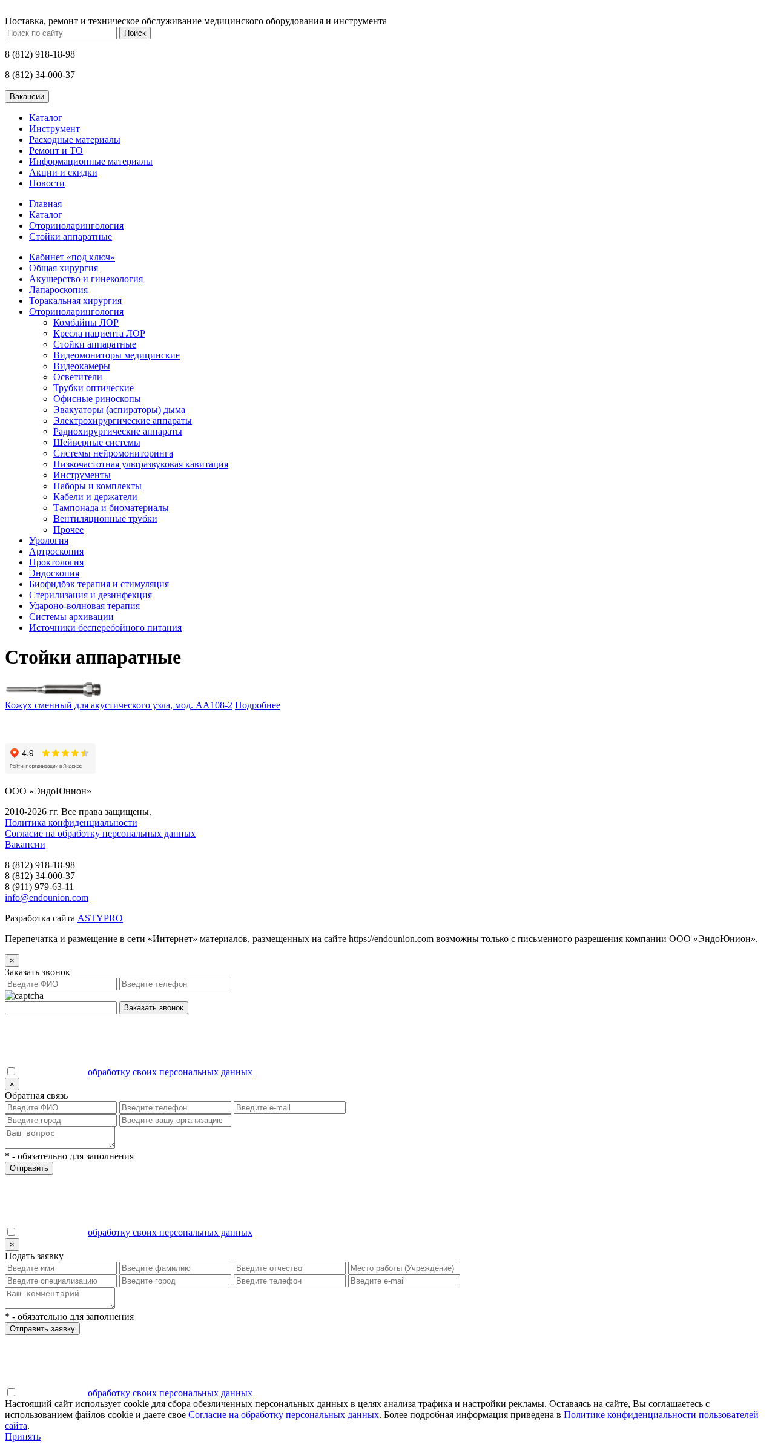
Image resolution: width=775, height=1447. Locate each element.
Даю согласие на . (136, 1072)
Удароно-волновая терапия (84, 606)
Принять (23, 1436)
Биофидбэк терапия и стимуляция (99, 584)
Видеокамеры (81, 366)
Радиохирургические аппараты (117, 431)
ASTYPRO (100, 918)
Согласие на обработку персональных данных (100, 833)
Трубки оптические (93, 388)
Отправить (29, 1168)
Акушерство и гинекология (86, 279)
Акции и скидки (63, 172)
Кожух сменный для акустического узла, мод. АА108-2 (118, 705)
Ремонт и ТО (56, 150)
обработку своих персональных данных (170, 1072)
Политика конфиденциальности (71, 822)
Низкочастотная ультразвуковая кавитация (140, 464)
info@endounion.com (46, 897)
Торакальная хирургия (75, 300)
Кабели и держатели (95, 497)
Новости (47, 183)
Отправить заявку (42, 1328)
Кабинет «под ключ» (72, 257)
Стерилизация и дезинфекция (90, 595)
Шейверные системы (96, 442)
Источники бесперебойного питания (105, 627)
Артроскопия (56, 551)
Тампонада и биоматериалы (111, 508)
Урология (48, 540)
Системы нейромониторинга (113, 453)
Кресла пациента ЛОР (99, 333)
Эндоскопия (54, 573)
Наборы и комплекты (97, 486)
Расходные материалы (74, 139)
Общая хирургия (63, 268)
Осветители (77, 377)
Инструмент (54, 129)
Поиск (135, 33)
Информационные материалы (91, 161)
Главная (45, 204)
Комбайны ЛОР (86, 322)
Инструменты (82, 475)
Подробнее (257, 705)
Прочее (68, 529)
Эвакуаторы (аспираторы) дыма (119, 409)
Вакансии (25, 844)
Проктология (56, 562)
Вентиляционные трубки (105, 518)
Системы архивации (71, 616)
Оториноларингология (76, 225)
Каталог (45, 118)
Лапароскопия (58, 290)
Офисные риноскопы (97, 399)
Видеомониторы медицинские (116, 355)
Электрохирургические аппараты (122, 420)
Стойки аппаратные (70, 236)
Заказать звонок (153, 1007)
